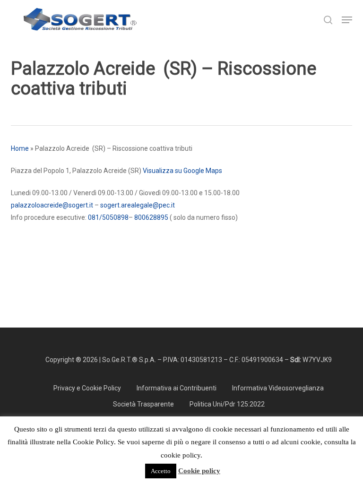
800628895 (151, 217)
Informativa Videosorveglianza (278, 388)
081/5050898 (108, 217)
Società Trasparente (143, 404)
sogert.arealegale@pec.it (137, 205)
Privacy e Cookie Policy (87, 388)
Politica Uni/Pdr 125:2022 (227, 404)
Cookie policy (199, 471)
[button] (347, 20)
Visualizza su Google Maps (182, 170)
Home (20, 148)
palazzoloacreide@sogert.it (52, 205)
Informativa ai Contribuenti (176, 388)
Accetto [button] (161, 471)
